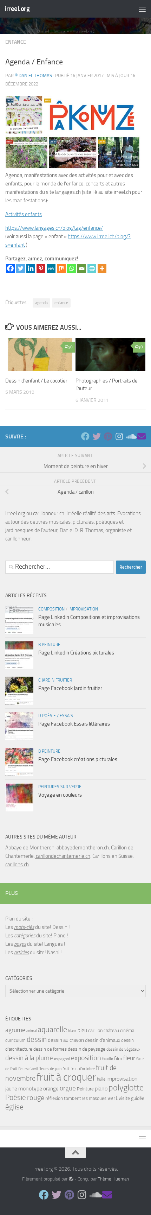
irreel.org (17, 9)
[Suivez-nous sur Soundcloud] (130, 436)
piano (101, 1088)
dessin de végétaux (123, 1049)
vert (112, 1097)
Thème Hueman (113, 1179)
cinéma (127, 1030)
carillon (95, 1030)
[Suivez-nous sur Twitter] (96, 436)
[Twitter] (20, 268)
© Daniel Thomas (33, 75)
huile (101, 1079)
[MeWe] (51, 268)
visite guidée (131, 1098)
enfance (15, 42)
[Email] (81, 268)
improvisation (122, 1078)
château (111, 1030)
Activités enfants (23, 214)
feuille (107, 1058)
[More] (102, 268)
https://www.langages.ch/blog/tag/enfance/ (54, 228)
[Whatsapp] (71, 268)
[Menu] (142, 9)
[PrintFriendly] (91, 268)
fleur (129, 1058)
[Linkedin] (30, 268)
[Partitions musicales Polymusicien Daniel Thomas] (141, 436)
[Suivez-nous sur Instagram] (119, 436)
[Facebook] (10, 268)
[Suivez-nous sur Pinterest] (108, 436)
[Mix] (61, 268)
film (118, 1059)
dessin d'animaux (102, 1040)
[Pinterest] (41, 268)
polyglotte (126, 1088)
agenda (41, 302)
